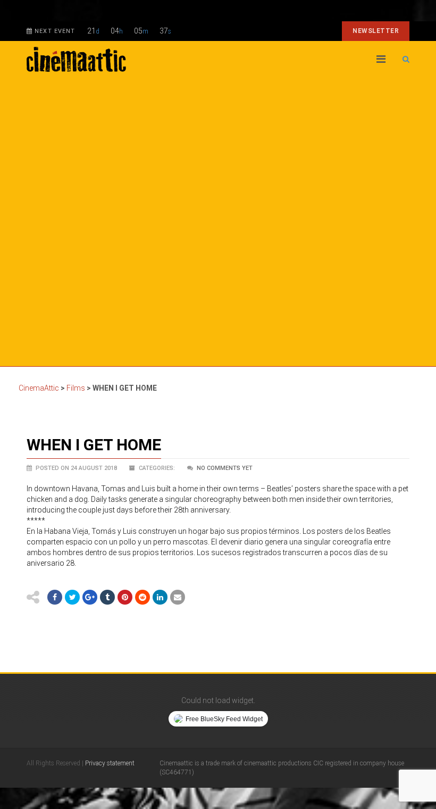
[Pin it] (125, 597)
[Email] (177, 597)
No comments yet (225, 468)
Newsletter (376, 31)
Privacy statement (110, 763)
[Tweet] (72, 597)
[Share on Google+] (89, 597)
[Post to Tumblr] (107, 597)
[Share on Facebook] (54, 597)
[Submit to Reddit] (142, 597)
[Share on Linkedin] (160, 597)
